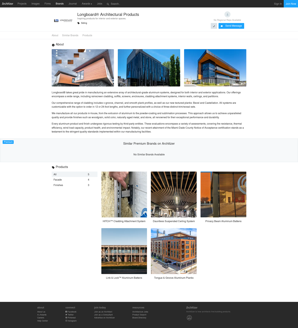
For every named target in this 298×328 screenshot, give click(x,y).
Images (36, 3)
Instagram (72, 320)
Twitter (70, 314)
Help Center (42, 320)
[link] (74, 174)
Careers (40, 317)
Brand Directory (139, 317)
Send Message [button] (231, 25)
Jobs (99, 3)
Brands (60, 3)
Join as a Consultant (103, 314)
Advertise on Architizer (104, 317)
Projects (22, 3)
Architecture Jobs (140, 311)
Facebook (72, 311)
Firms (48, 3)
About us (41, 311)
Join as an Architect (103, 311)
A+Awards (42, 314)
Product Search (139, 314)
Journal (73, 3)
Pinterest (71, 317)
